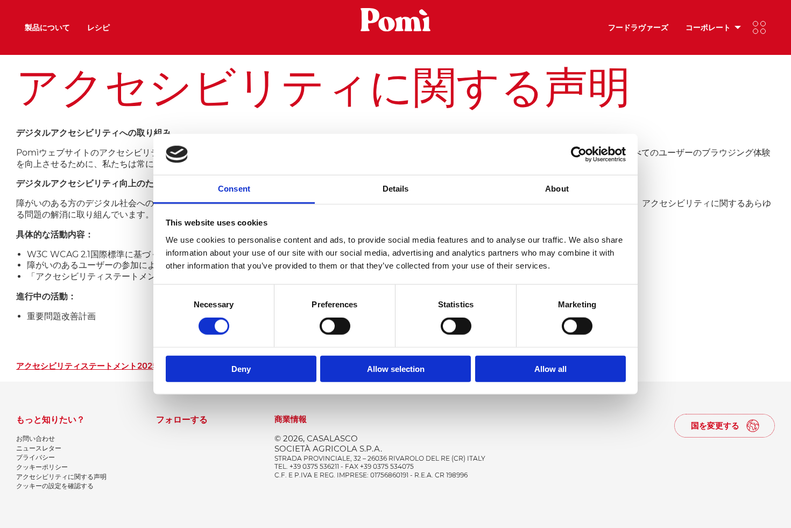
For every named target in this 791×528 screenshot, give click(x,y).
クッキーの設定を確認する (55, 486)
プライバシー (35, 457)
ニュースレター (38, 448)
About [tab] (557, 188)
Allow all (550, 368)
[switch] (335, 326)
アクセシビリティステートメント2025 (86, 366)
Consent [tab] (234, 188)
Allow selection (396, 368)
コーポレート (708, 27)
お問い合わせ (35, 438)
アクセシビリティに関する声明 (61, 477)
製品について (47, 27)
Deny (241, 368)
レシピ (98, 27)
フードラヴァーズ (638, 27)
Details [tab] (396, 188)
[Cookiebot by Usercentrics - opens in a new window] (579, 154)
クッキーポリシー (42, 467)
